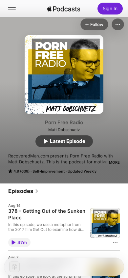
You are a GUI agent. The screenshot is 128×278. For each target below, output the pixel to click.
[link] (23, 191)
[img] (63, 8)
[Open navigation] (12, 8)
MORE (114, 162)
